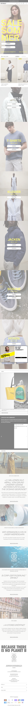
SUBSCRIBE (21, 357)
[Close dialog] (26, 346)
